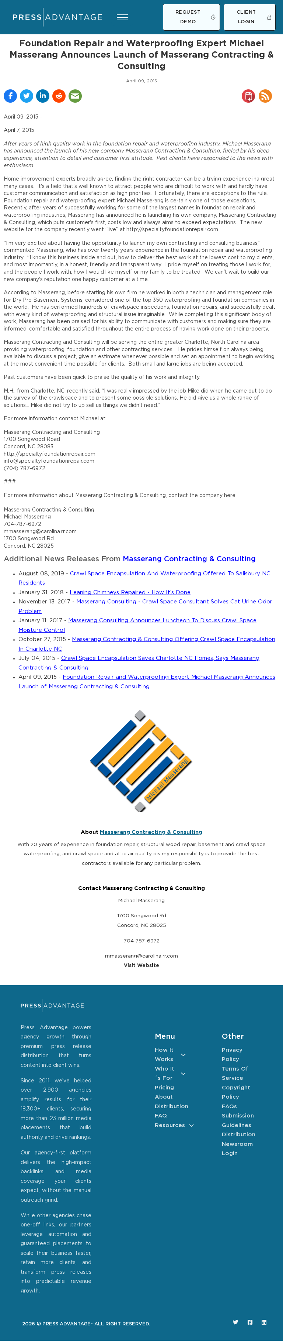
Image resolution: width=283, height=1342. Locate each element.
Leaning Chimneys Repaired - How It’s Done (130, 592)
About (164, 1097)
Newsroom (237, 1144)
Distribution (170, 1106)
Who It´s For (164, 1074)
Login (230, 1153)
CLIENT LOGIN (246, 17)
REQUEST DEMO (188, 17)
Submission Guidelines (237, 1120)
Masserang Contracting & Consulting (189, 559)
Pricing (164, 1087)
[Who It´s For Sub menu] (183, 1073)
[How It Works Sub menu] (183, 1055)
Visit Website (141, 965)
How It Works (164, 1055)
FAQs (229, 1106)
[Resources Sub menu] (191, 1125)
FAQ (161, 1115)
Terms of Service (235, 1074)
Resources (170, 1125)
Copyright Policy (236, 1092)
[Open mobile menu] (122, 17)
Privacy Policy (232, 1055)
